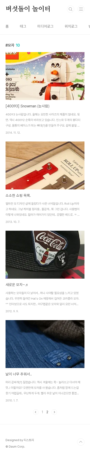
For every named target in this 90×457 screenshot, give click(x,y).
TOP (80, 442)
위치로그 (71, 26)
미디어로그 (45, 26)
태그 (23, 26)
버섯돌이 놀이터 (28, 9)
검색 (70, 9)
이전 (36, 412)
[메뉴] (81, 9)
